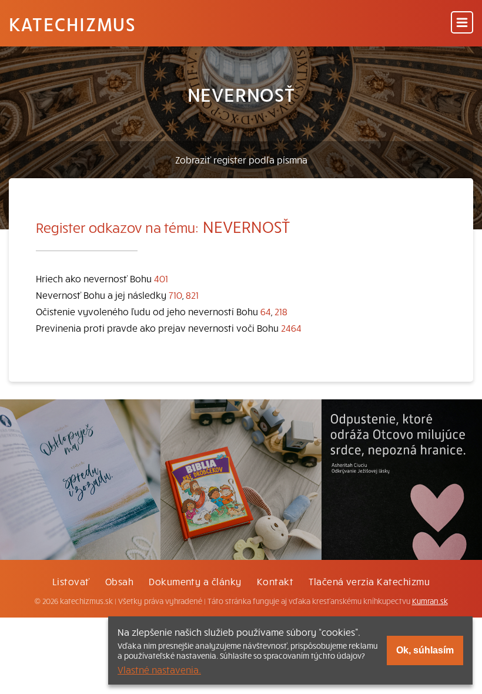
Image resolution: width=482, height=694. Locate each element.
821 (192, 295)
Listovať (71, 581)
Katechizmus (72, 23)
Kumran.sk (430, 601)
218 (281, 311)
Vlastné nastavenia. (159, 669)
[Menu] (462, 23)
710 (175, 295)
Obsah (119, 581)
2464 (291, 327)
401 (161, 278)
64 (265, 311)
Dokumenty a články (195, 581)
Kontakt (275, 581)
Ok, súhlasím (425, 650)
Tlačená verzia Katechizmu (369, 581)
